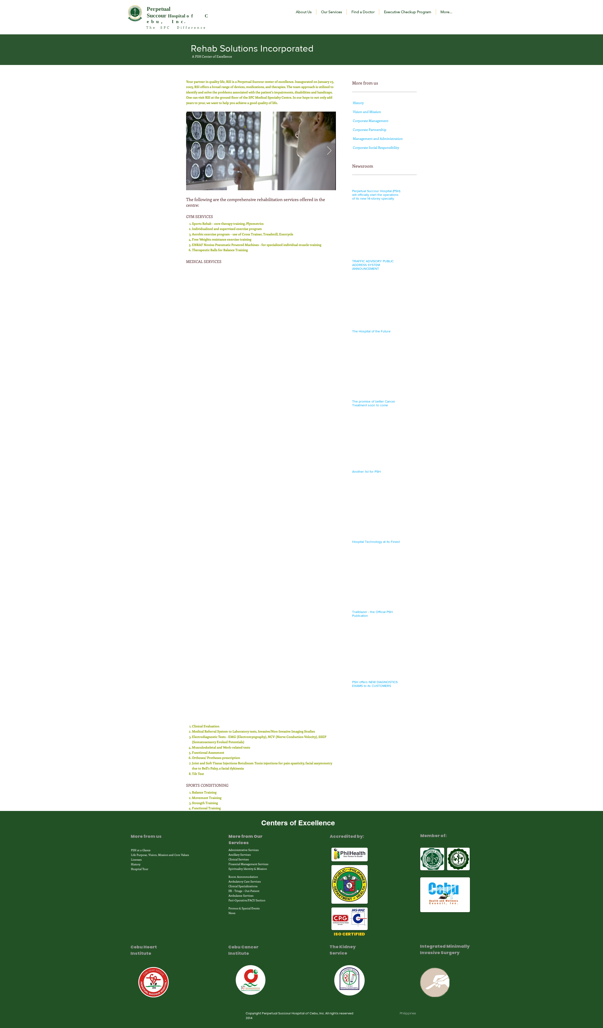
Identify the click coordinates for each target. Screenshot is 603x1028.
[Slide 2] (260, 183)
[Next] (329, 150)
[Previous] (193, 150)
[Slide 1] (255, 183)
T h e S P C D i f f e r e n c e (175, 27)
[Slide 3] (266, 182)
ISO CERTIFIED (349, 934)
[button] (303, 12)
